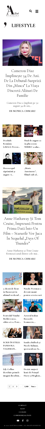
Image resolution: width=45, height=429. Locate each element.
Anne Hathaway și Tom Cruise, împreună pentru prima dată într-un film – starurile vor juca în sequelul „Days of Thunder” (22, 231)
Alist (22, 409)
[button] (30, 11)
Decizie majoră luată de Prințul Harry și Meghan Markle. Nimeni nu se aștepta (33, 375)
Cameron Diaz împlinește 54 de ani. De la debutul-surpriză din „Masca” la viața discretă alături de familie (22, 83)
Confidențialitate (22, 415)
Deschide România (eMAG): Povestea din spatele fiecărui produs (11, 147)
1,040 (26, 386)
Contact (22, 405)
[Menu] (37, 11)
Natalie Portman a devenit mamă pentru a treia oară (33, 291)
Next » (33, 386)
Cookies (22, 412)
